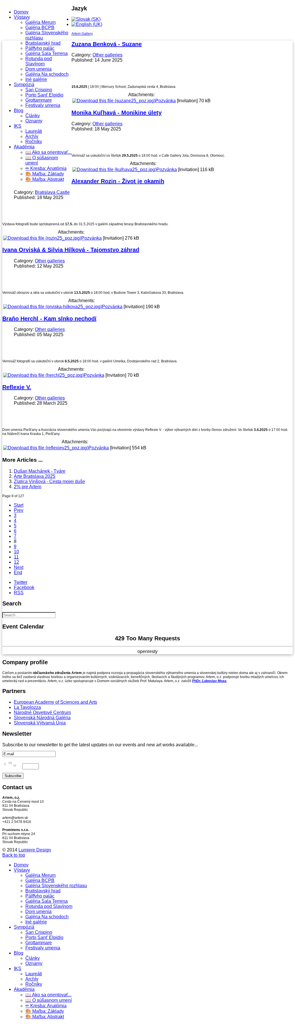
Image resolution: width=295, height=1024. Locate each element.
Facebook (24, 587)
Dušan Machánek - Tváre (39, 471)
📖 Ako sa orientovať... (48, 152)
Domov (21, 12)
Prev (18, 510)
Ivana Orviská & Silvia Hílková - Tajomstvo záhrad (70, 250)
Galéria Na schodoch (47, 74)
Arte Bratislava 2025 (34, 476)
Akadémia (24, 146)
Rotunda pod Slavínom (38, 61)
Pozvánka (165, 100)
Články (32, 115)
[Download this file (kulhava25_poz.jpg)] (114, 169)
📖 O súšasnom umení (48, 1000)
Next (18, 567)
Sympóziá (24, 84)
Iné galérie (36, 79)
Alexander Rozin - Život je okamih (117, 181)
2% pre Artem (27, 486)
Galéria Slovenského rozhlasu (56, 885)
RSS (19, 592)
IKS (17, 126)
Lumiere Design (34, 849)
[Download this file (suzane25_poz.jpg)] (113, 100)
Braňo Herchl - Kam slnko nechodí (49, 318)
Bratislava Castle (52, 192)
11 (16, 556)
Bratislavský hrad (42, 43)
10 (16, 551)
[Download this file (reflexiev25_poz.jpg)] (45, 447)
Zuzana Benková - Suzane (106, 44)
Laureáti (33, 131)
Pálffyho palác (39, 48)
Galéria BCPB (39, 27)
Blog (18, 110)
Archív (31, 136)
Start (18, 505)
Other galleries (107, 54)
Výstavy (22, 17)
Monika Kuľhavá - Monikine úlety (116, 112)
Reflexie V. (16, 387)
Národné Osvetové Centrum (42, 712)
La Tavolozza (27, 707)
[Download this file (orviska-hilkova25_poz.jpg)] (52, 306)
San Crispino (38, 89)
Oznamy (33, 120)
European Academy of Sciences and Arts (55, 702)
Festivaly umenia (42, 105)
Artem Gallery (82, 34)
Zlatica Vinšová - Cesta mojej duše (49, 481)
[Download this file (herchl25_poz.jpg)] (43, 375)
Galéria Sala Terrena (46, 53)
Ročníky (33, 141)
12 (16, 562)
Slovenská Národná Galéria (42, 717)
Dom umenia (38, 69)
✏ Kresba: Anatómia (46, 168)
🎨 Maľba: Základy (44, 173)
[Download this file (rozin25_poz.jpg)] (42, 238)
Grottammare (38, 100)
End (18, 572)
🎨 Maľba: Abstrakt (44, 179)
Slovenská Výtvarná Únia (40, 722)
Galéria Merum (40, 22)
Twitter (20, 582)
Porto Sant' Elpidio (44, 94)
